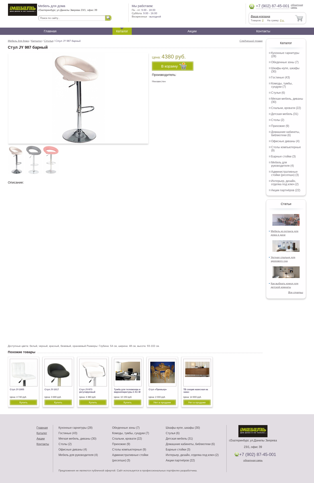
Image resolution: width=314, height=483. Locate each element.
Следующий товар (251, 40)
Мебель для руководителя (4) (282, 164)
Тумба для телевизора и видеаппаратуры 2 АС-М (127, 390)
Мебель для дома (18, 40)
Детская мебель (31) (284, 113)
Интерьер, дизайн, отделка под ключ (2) (285, 182)
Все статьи (295, 292)
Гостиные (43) (280, 77)
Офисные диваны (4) (285, 141)
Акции (192, 31)
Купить (23, 402)
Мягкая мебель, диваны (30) (77, 438)
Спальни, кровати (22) (286, 107)
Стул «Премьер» (158, 389)
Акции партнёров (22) (285, 190)
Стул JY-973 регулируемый (87, 390)
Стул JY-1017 (52, 389)
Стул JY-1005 (17, 389)
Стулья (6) (278, 92)
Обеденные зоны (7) (285, 62)
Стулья (48, 40)
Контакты (263, 31)
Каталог (122, 31)
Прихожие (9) (280, 125)
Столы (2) (277, 119)
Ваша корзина (260, 16)
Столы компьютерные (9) (129, 449)
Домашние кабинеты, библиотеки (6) (285, 133)
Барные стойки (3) (283, 156)
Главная (50, 31)
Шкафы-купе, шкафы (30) (183, 427)
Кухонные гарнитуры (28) (75, 427)
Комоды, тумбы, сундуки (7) (282, 85)
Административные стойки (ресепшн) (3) (285, 173)
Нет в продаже (162, 402)
